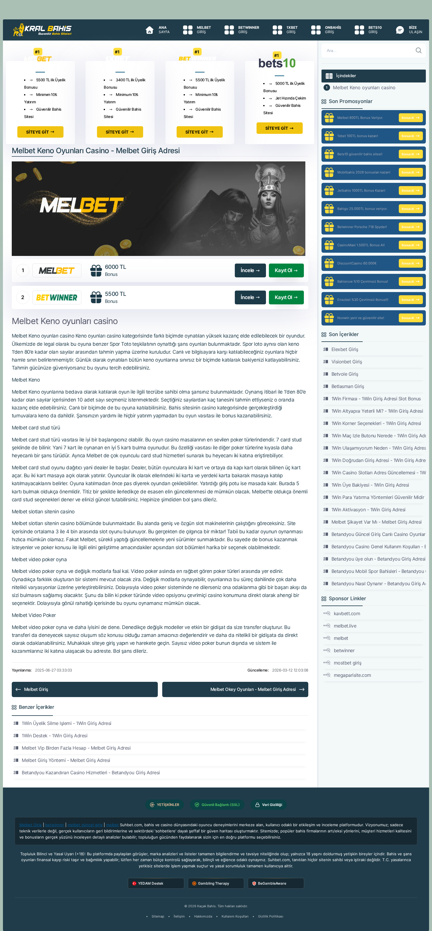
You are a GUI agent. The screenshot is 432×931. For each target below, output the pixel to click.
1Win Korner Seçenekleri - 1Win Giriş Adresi (376, 423)
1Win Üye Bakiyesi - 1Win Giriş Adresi (370, 485)
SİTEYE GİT (37, 131)
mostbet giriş (347, 663)
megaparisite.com (352, 675)
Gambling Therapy (213, 883)
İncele (247, 270)
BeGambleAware (272, 883)
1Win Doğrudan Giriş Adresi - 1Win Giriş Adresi (378, 460)
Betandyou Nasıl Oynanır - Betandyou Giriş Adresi (378, 583)
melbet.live (345, 626)
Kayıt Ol (283, 270)
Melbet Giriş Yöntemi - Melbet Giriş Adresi (66, 760)
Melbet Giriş (36, 689)
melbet (341, 638)
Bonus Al (408, 117)
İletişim (179, 916)
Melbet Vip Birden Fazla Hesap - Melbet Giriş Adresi (76, 748)
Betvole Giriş (344, 374)
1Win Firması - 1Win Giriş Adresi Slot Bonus (376, 399)
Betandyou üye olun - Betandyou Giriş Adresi (378, 559)
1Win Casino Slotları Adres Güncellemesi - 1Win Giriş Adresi (378, 472)
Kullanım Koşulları (235, 916)
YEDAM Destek (150, 883)
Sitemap (158, 916)
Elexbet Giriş (344, 349)
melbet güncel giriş (85, 824)
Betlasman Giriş (347, 386)
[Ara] (418, 50)
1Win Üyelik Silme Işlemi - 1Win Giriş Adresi (66, 723)
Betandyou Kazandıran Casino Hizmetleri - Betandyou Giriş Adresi (91, 772)
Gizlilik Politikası (270, 916)
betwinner (344, 650)
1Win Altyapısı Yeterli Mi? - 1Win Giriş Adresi (377, 411)
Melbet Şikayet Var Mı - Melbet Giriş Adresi (376, 522)
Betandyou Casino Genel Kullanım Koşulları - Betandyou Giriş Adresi (378, 546)
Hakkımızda (203, 916)
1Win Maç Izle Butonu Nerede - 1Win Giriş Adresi (378, 435)
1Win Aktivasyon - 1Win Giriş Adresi (368, 509)
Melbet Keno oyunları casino (364, 87)
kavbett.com (347, 613)
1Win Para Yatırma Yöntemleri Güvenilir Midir (377, 497)
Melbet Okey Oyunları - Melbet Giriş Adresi (253, 689)
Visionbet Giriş (346, 362)
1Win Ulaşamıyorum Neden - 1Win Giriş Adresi (378, 448)
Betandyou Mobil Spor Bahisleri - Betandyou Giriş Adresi (378, 571)
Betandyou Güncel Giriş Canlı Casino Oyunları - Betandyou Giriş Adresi (378, 534)
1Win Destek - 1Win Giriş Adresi (54, 735)
